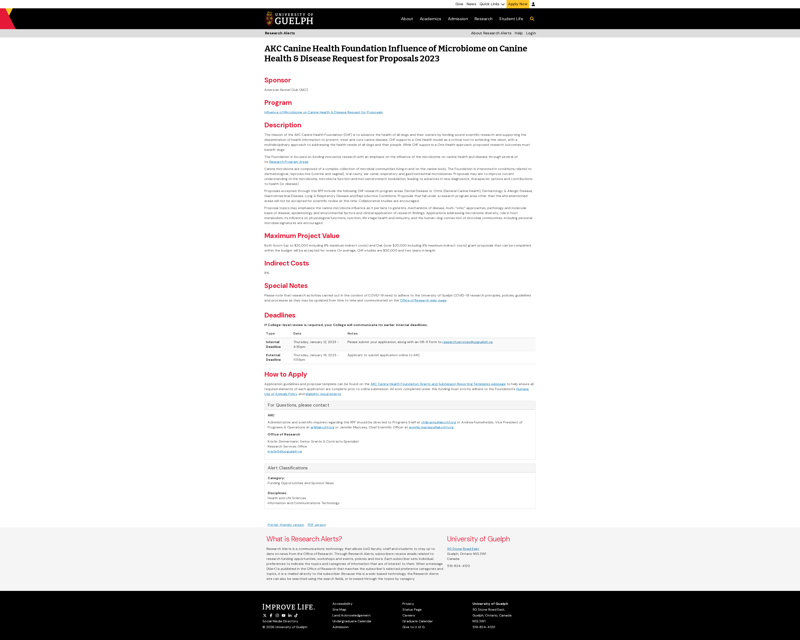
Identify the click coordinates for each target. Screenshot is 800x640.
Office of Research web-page (423, 300)
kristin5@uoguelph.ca (285, 451)
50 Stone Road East (463, 549)
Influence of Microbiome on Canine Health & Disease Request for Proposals (323, 112)
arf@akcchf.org (322, 427)
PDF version (317, 525)
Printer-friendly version (286, 525)
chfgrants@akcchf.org (438, 422)
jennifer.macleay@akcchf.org (431, 427)
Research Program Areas (289, 162)
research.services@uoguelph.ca (467, 342)
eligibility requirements (323, 394)
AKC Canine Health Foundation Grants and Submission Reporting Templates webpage (438, 384)
